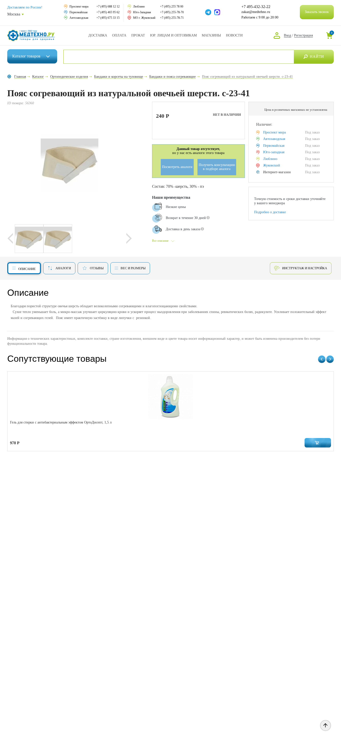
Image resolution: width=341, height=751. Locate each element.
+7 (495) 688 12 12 (108, 6)
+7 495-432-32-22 (255, 7)
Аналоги (63, 268)
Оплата (119, 35)
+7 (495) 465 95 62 (108, 12)
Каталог (26, 56)
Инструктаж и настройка (304, 268)
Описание (27, 269)
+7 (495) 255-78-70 (172, 12)
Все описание (160, 240)
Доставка (97, 35)
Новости (234, 35)
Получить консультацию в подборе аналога (217, 167)
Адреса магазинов (211, 35)
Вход (287, 35)
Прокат (138, 35)
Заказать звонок (317, 12)
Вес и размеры (133, 268)
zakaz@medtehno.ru (255, 12)
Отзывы (97, 268)
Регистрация (303, 35)
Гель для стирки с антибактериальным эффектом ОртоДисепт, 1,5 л (61, 422)
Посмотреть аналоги (177, 167)
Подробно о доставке (270, 212)
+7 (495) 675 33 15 (108, 18)
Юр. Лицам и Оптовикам (173, 35)
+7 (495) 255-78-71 (172, 18)
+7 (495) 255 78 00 (171, 6)
